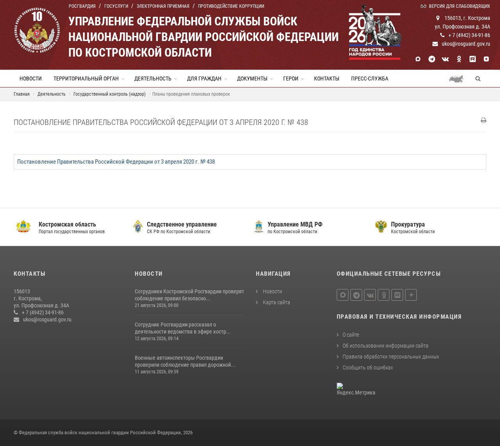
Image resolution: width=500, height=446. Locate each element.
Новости (31, 78)
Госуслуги (116, 6)
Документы (252, 78)
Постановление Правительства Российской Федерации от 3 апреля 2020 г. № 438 (116, 161)
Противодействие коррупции (231, 6)
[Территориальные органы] (459, 78)
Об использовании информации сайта (386, 346)
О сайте (351, 335)
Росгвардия (82, 6)
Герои (290, 78)
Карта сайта (276, 302)
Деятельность (152, 78)
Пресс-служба (369, 78)
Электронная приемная (163, 6)
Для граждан (204, 78)
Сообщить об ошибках (368, 367)
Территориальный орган (86, 78)
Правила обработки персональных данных (391, 356)
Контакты (326, 78)
